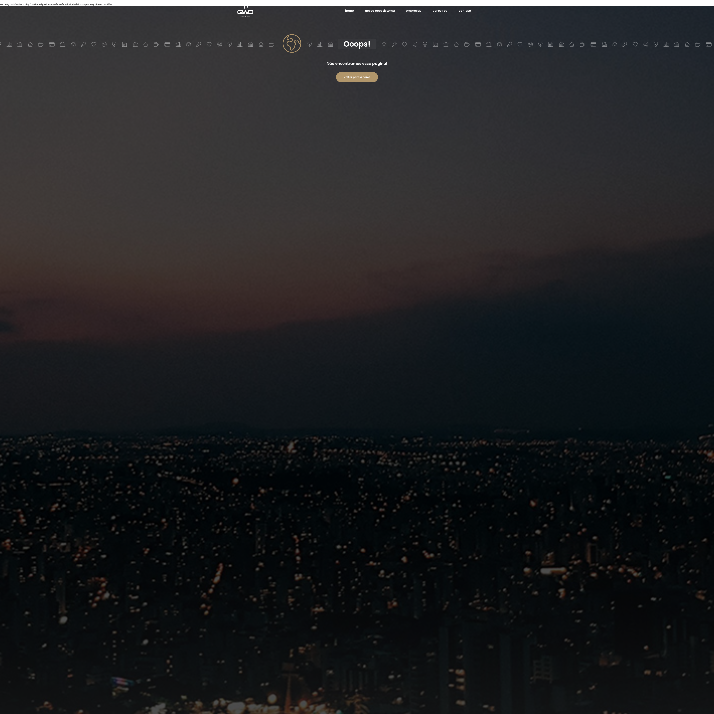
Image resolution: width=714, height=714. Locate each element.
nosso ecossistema (380, 11)
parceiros (439, 11)
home (349, 11)
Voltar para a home (357, 77)
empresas (413, 11)
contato (465, 11)
